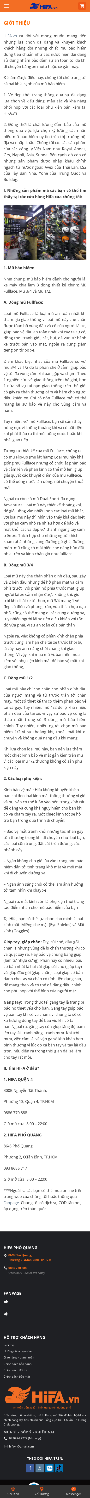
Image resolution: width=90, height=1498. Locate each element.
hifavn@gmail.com (21, 1446)
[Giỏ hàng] (82, 6)
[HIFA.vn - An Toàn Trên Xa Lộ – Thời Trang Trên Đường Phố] (43, 6)
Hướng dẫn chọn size (18, 1351)
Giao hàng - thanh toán (19, 1357)
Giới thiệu (10, 1345)
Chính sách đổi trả (16, 1370)
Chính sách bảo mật (17, 1377)
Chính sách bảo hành (17, 1364)
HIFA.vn (10, 36)
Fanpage (11, 1202)
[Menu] (6, 6)
